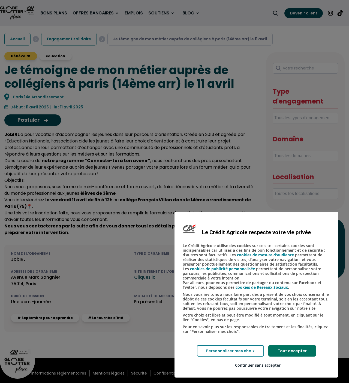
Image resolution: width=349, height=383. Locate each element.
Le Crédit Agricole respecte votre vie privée (256, 232)
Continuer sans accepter (258, 365)
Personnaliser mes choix (230, 351)
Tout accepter (292, 351)
